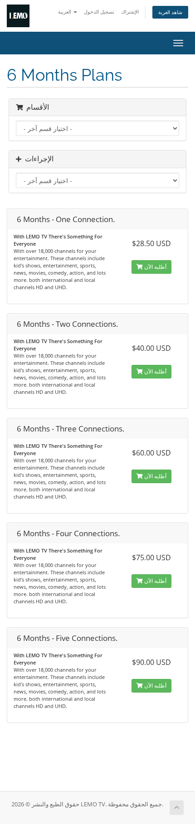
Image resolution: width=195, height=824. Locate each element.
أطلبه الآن (154, 267)
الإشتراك (130, 11)
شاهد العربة (170, 12)
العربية (65, 11)
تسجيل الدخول (99, 11)
